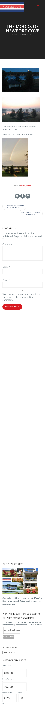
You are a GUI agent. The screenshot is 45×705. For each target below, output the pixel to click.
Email (6, 280)
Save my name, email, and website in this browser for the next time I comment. (21, 297)
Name (6, 266)
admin (14, 34)
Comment (7, 244)
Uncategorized (25, 186)
